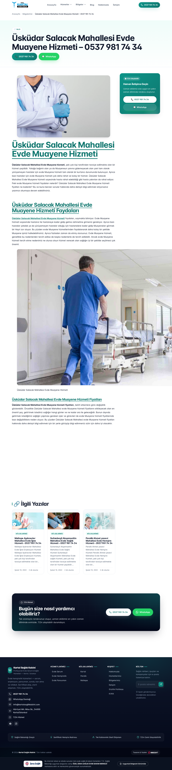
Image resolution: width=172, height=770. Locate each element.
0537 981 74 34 (140, 99)
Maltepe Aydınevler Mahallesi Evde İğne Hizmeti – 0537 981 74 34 (28, 540)
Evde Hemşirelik (59, 676)
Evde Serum (57, 671)
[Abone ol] (161, 684)
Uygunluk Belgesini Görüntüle (134, 764)
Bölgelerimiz (27, 14)
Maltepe (84, 680)
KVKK (111, 694)
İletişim (112, 685)
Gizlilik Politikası (116, 689)
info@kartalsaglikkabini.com (26, 704)
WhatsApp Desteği (21, 699)
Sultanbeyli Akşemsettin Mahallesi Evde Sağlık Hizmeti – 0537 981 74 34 (63, 540)
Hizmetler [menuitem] (64, 4)
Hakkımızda (114, 671)
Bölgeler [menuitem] (79, 4)
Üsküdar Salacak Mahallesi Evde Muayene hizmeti (38, 218)
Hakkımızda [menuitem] (103, 5)
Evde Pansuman (59, 680)
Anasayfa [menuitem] (51, 5)
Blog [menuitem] (92, 5)
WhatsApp (140, 107)
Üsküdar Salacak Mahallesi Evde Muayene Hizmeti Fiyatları (57, 399)
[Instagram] (16, 723)
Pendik (83, 676)
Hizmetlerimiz (115, 676)
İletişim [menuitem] (116, 5)
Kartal (83, 671)
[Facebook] (10, 723)
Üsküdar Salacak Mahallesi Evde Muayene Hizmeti (63, 149)
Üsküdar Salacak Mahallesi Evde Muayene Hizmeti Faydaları (52, 208)
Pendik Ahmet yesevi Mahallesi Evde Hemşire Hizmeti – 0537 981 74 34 (99, 540)
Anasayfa (16, 14)
